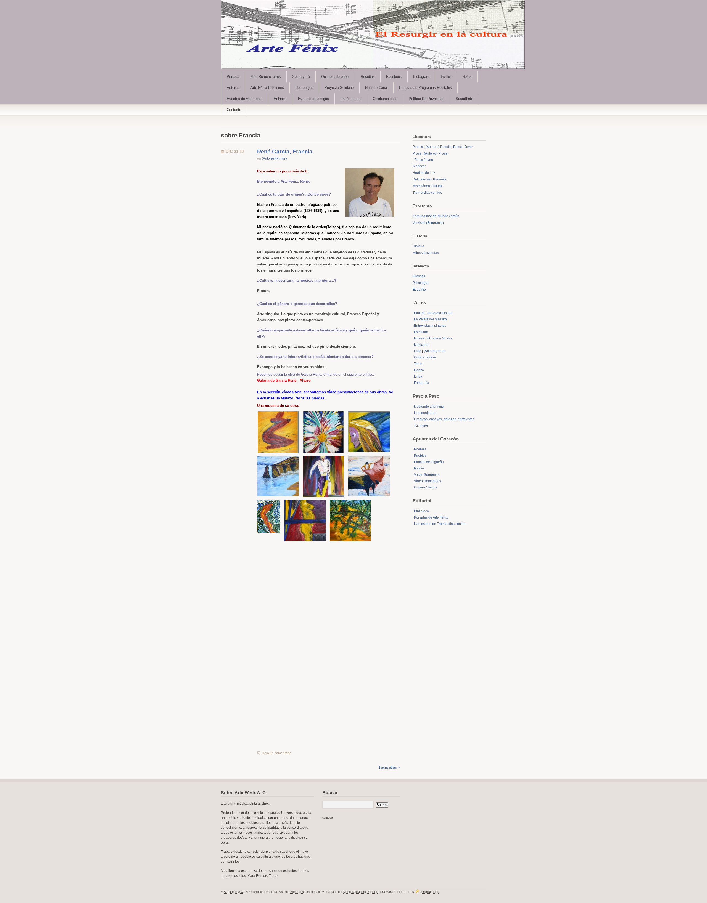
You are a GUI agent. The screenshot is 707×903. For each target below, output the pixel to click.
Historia (418, 246)
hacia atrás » (389, 767)
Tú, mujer (421, 425)
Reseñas (368, 77)
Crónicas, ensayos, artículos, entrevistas (444, 419)
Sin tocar (419, 166)
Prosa (417, 153)
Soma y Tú (301, 77)
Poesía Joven (463, 147)
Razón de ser (351, 99)
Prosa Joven (423, 160)
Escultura (421, 332)
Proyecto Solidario (339, 88)
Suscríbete (464, 99)
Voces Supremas (426, 475)
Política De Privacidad (426, 99)
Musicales (421, 345)
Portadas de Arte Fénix (431, 517)
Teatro (418, 364)
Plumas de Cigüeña (429, 462)
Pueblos (420, 456)
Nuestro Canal (376, 88)
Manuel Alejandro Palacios (360, 891)
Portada (233, 77)
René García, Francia (284, 151)
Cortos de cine (425, 357)
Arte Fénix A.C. (234, 891)
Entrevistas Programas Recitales (425, 88)
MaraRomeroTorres (265, 77)
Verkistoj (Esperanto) (428, 223)
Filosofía (419, 276)
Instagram (421, 77)
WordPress (297, 891)
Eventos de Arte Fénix (244, 99)
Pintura (419, 313)
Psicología (420, 283)
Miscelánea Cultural (428, 186)
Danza (419, 370)
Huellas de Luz (424, 173)
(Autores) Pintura (274, 158)
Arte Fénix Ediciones (267, 88)
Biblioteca (421, 511)
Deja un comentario (276, 753)
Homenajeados (425, 413)
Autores (233, 88)
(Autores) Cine (434, 351)
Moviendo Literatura (429, 406)
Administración (429, 891)
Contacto (234, 110)
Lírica (418, 376)
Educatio (419, 289)
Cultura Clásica (425, 487)
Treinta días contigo (427, 193)
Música (419, 338)
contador (328, 817)
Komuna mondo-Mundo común (436, 216)
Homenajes (304, 88)
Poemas (420, 449)
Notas (467, 77)
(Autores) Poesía (438, 147)
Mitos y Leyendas (426, 253)
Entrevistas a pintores (430, 326)
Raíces (419, 468)
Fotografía (421, 383)
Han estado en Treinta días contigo (440, 524)
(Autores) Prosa (435, 153)
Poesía (418, 147)
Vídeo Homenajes (427, 481)
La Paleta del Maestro (430, 319)
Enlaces (280, 99)
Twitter (445, 77)
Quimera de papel (335, 77)
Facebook (394, 77)
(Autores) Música (440, 338)
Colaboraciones (385, 99)
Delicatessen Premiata (430, 179)
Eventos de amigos (313, 99)
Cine (417, 351)
